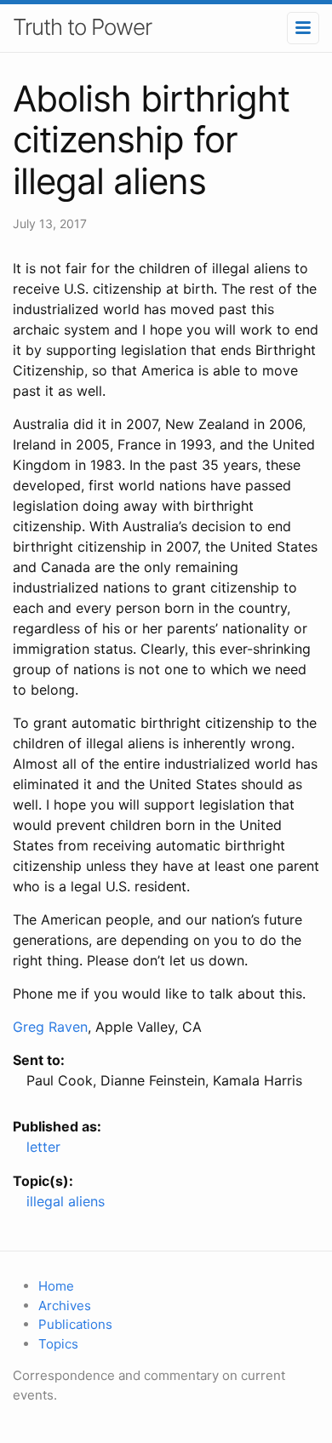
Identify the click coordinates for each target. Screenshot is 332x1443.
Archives (64, 1305)
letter (43, 1146)
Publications (75, 1324)
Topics (58, 1344)
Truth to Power (82, 27)
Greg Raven (50, 1026)
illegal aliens (65, 1201)
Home (56, 1286)
